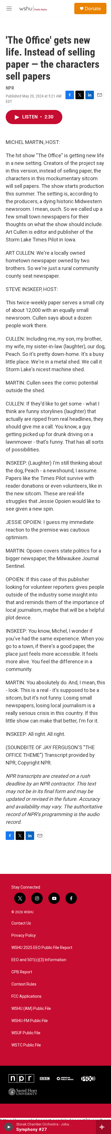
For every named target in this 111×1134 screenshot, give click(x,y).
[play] (8, 1127)
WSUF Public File (25, 1033)
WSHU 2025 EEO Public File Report (41, 948)
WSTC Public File (26, 1045)
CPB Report (21, 972)
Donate (93, 8)
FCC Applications (26, 996)
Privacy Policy (23, 935)
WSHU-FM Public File (29, 1021)
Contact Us (21, 923)
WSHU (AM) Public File (31, 1008)
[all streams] (103, 1127)
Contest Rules (23, 984)
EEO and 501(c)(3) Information (38, 960)
